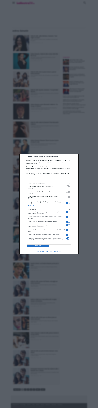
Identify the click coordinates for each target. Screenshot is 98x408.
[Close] (75, 156)
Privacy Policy (57, 251)
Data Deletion (40, 251)
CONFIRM (38, 245)
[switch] (68, 186)
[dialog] (49, 204)
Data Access (49, 251)
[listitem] (49, 183)
